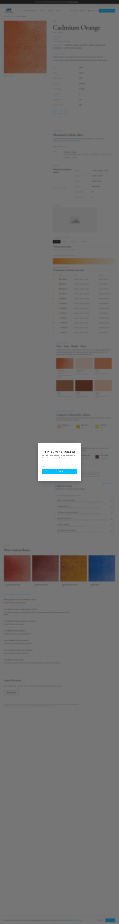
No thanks (59, 475)
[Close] (79, 446)
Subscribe (59, 471)
